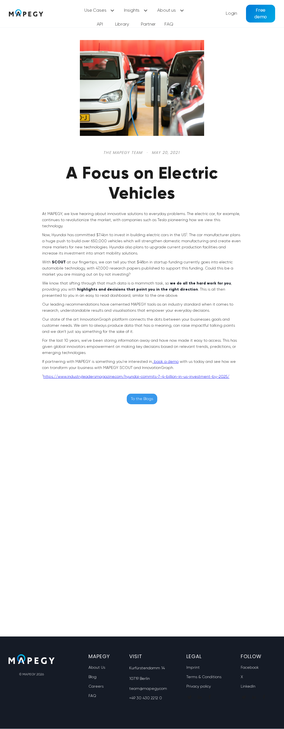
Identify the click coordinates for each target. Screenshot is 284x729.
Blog (92, 677)
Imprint (193, 668)
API (100, 24)
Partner (148, 24)
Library (122, 24)
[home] (26, 13)
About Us (96, 668)
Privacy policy (198, 686)
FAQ (168, 24)
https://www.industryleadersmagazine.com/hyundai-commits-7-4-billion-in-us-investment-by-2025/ (136, 377)
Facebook (250, 668)
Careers (95, 686)
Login (231, 13)
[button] (100, 10)
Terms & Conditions (203, 677)
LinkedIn (248, 686)
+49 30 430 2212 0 (145, 698)
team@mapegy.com (148, 689)
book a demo (166, 362)
